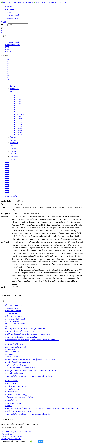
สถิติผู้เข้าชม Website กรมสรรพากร (18, 411)
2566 (7, 65)
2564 (7, 69)
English (3, 22)
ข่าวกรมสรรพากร (12, 18)
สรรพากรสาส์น (11, 313)
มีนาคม (13, 154)
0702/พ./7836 (19, 114)
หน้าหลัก (8, 7)
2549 (7, 176)
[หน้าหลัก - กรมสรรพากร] (33, 2)
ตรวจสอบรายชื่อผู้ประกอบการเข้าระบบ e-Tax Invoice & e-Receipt (30, 368)
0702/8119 (18, 133)
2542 (7, 190)
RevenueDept (6, 434)
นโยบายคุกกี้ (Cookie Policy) (16, 395)
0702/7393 (18, 96)
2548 (7, 178)
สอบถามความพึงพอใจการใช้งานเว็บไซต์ (21, 337)
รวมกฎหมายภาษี (12, 15)
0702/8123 (18, 135)
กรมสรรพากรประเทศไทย (11, 436)
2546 (7, 182)
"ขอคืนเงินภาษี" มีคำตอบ (15, 324)
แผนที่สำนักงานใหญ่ (13, 403)
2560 (7, 77)
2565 (7, 67)
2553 (7, 168)
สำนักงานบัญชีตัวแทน (14, 344)
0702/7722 (18, 106)
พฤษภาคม (14, 148)
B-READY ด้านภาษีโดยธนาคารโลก (19, 331)
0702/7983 (18, 127)
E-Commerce (10, 349)
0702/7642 (18, 100)
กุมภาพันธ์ (14, 157)
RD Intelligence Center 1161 (11, 439)
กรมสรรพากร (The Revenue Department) (16, 432)
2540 (7, 194)
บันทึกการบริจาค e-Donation (16, 365)
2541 (7, 192)
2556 (7, 162)
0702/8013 (18, 129)
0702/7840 (18, 117)
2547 (7, 180)
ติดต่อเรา (8, 406)
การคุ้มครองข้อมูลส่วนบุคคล (16, 386)
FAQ (7, 326)
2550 (7, 174)
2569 (7, 59)
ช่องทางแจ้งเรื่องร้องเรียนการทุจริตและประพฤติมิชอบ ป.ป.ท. (29, 414)
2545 (7, 184)
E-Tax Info (9, 354)
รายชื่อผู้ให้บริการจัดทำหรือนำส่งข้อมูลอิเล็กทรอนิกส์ (26, 329)
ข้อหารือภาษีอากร (12, 45)
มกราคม (13, 159)
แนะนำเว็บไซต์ (11, 383)
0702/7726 (18, 110)
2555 (7, 164)
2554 (7, 166)
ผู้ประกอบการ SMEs (13, 352)
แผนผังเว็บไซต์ (11, 400)
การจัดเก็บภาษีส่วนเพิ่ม (14, 373)
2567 (7, 63)
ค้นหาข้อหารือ (11, 196)
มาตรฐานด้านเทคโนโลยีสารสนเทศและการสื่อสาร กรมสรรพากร (30, 371)
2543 (7, 188)
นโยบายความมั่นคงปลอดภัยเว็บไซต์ (19, 397)
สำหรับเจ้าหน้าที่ (11, 381)
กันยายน (13, 137)
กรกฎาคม (14, 143)
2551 (7, 172)
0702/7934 (18, 121)
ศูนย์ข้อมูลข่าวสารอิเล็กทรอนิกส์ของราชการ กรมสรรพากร (28, 334)
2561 (7, 75)
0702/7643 (18, 102)
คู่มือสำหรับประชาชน (13, 316)
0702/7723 (18, 108)
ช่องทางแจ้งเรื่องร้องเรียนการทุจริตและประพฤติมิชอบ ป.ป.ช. (29, 376)
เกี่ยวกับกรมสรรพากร (13, 305)
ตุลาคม (8, 49)
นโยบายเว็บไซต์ (11, 392)
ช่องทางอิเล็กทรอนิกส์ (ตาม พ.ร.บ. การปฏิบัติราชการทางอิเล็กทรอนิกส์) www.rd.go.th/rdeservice (42, 408)
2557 (7, 47)
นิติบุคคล (8, 12)
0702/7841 (18, 119)
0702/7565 (18, 98)
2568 (7, 61)
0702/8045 (18, 131)
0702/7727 (18, 112)
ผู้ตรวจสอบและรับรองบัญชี (15, 347)
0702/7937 (18, 123)
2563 (7, 71)
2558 (7, 81)
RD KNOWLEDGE (12, 321)
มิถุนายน (13, 145)
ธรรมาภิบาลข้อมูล (12, 389)
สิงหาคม (13, 140)
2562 (7, 73)
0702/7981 (18, 125)
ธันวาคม (13, 86)
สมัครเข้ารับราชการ (13, 311)
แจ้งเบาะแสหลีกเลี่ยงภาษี (15, 319)
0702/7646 (9, 52)
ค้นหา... (4, 24)
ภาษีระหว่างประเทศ (13, 357)
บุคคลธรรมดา (11, 10)
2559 (7, 79)
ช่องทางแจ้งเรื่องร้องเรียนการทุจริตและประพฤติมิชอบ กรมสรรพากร (32, 340)
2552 (7, 170)
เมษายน (13, 151)
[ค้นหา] (2, 27)
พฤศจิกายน (14, 89)
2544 (7, 186)
